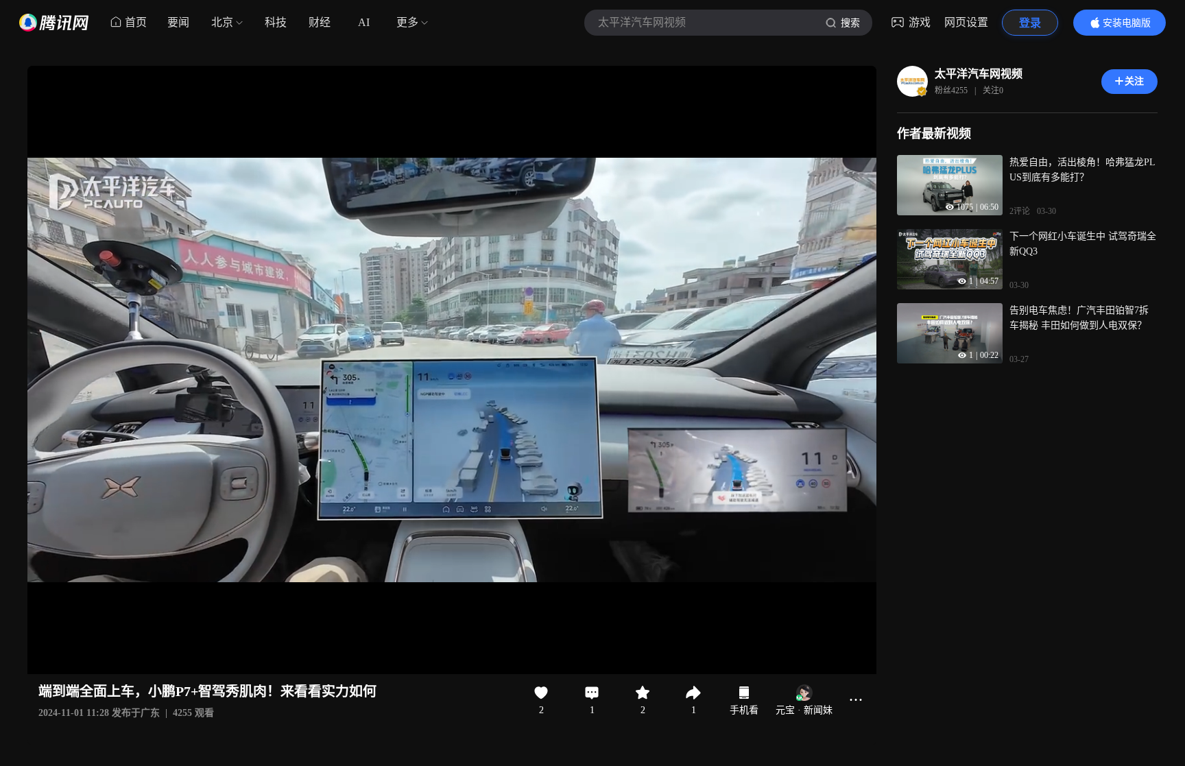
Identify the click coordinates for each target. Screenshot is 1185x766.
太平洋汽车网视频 (978, 74)
